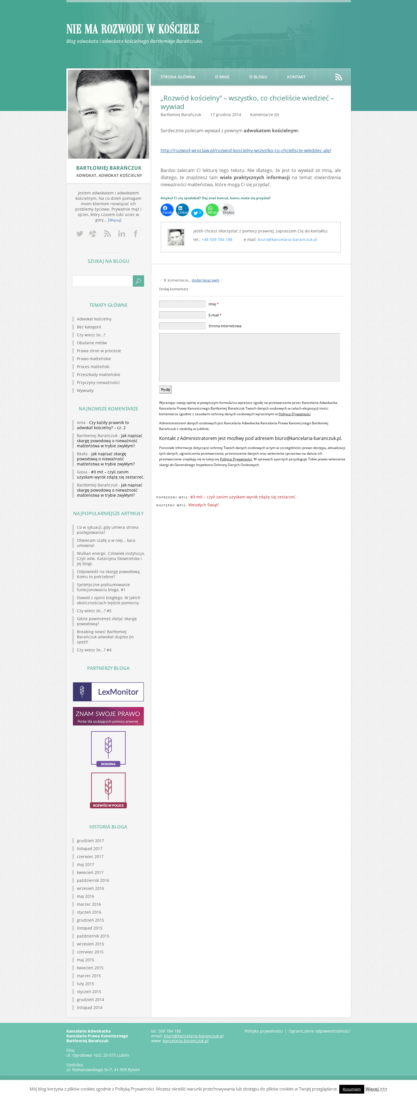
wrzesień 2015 (90, 944)
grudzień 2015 (90, 920)
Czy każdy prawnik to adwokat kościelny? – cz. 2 (103, 425)
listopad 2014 (89, 1007)
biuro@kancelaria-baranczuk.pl (287, 239)
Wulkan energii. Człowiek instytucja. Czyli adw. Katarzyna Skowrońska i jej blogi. (111, 558)
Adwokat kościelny (94, 319)
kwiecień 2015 (90, 967)
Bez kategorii (89, 327)
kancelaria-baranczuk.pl (185, 1040)
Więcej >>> (376, 1088)
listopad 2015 (89, 928)
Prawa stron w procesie (99, 350)
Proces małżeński (93, 366)
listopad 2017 (89, 848)
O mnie (222, 76)
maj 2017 (85, 864)
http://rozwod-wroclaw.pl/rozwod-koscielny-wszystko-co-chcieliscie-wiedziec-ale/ (246, 150)
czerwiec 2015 (90, 952)
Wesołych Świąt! (203, 504)
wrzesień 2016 (90, 888)
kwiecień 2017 (90, 872)
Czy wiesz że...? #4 (94, 650)
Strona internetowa (224, 325)
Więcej (114, 220)
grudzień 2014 (90, 999)
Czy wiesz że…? (91, 334)
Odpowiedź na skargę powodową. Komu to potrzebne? (109, 574)
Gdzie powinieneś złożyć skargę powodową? (107, 621)
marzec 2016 (89, 904)
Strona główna (178, 76)
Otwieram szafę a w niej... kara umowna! (106, 543)
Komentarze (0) (264, 114)
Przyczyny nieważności (98, 382)
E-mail (215, 315)
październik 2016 (93, 880)
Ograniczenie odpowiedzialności (319, 1031)
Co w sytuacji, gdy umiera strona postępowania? (107, 530)
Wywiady (85, 390)
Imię (213, 304)
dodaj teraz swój (205, 280)
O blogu (258, 76)
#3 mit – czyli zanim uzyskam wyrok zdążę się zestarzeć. (243, 497)
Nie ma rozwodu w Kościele (132, 29)
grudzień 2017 (90, 840)
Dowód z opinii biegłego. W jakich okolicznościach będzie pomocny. (108, 600)
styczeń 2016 (89, 912)
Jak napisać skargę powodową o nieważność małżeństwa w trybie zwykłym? (109, 440)
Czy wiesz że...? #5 (94, 610)
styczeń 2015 (89, 991)
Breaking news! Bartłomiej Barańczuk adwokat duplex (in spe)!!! (105, 637)
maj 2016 (85, 896)
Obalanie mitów (92, 342)
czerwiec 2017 (90, 856)
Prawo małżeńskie (94, 358)
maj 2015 (85, 959)
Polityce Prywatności (295, 414)
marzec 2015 (89, 975)
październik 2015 (93, 936)
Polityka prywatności (264, 1031)
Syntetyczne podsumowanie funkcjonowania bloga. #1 (103, 587)
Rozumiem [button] (352, 1089)
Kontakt (296, 76)
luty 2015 (85, 983)
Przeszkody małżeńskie (98, 374)
